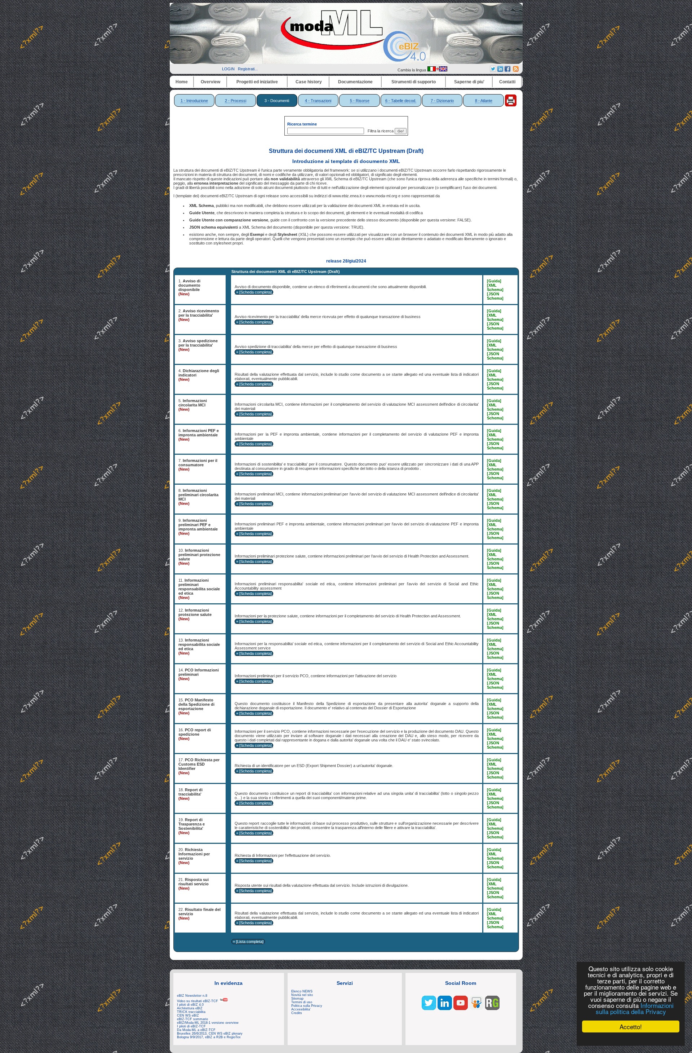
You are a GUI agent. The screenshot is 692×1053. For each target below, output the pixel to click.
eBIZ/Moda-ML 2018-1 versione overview (208, 1023)
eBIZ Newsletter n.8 (192, 995)
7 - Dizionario (442, 100)
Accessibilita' (301, 1009)
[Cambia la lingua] (437, 70)
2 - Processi (235, 100)
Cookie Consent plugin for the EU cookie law (631, 1039)
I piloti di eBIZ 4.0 (190, 1004)
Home (182, 81)
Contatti (507, 81)
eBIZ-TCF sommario (192, 1019)
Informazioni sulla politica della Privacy (635, 1008)
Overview (210, 81)
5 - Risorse (359, 100)
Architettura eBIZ (190, 1008)
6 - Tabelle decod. (400, 100)
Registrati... (248, 69)
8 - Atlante (483, 100)
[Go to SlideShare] (476, 1008)
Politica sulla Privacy (306, 1006)
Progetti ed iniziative (257, 81)
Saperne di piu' (469, 81)
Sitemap (297, 998)
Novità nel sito (302, 995)
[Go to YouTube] (460, 1008)
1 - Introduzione (194, 100)
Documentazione (355, 81)
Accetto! (631, 1026)
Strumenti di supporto (413, 81)
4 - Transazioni (318, 100)
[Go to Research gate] (492, 1008)
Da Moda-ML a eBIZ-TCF (196, 1030)
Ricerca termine (302, 124)
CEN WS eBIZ (188, 1015)
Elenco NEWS (301, 991)
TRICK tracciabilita (191, 1012)
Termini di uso (301, 1002)
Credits (296, 1013)
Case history (309, 81)
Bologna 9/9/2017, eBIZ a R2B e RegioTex (209, 1037)
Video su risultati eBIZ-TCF (198, 1001)
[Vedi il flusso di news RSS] (516, 70)
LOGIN (228, 69)
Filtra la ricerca (379, 131)
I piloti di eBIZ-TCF (191, 1026)
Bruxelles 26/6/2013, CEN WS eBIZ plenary (210, 1033)
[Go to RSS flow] (429, 1008)
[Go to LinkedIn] (445, 1008)
